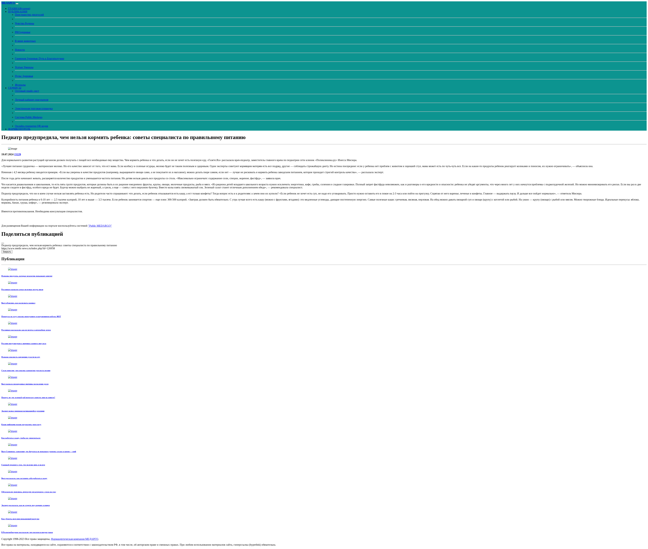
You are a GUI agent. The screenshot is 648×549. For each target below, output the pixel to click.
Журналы (20, 84)
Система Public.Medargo (28, 117)
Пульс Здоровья (24, 76)
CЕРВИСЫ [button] (14, 87)
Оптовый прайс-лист (27, 90)
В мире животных (25, 40)
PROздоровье (22, 32)
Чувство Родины (24, 23)
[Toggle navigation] (17, 3)
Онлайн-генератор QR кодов (31, 126)
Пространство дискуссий (29, 14)
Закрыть (7, 251)
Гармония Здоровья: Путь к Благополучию (39, 58)
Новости (20, 49)
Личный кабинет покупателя (31, 99)
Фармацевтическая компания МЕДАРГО (74, 539)
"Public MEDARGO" (100, 225)
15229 (17, 154)
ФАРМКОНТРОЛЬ (19, 129)
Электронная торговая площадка (34, 108)
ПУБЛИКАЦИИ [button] (17, 11)
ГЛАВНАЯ (19, 8)
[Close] (2, 243)
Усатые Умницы (24, 67)
